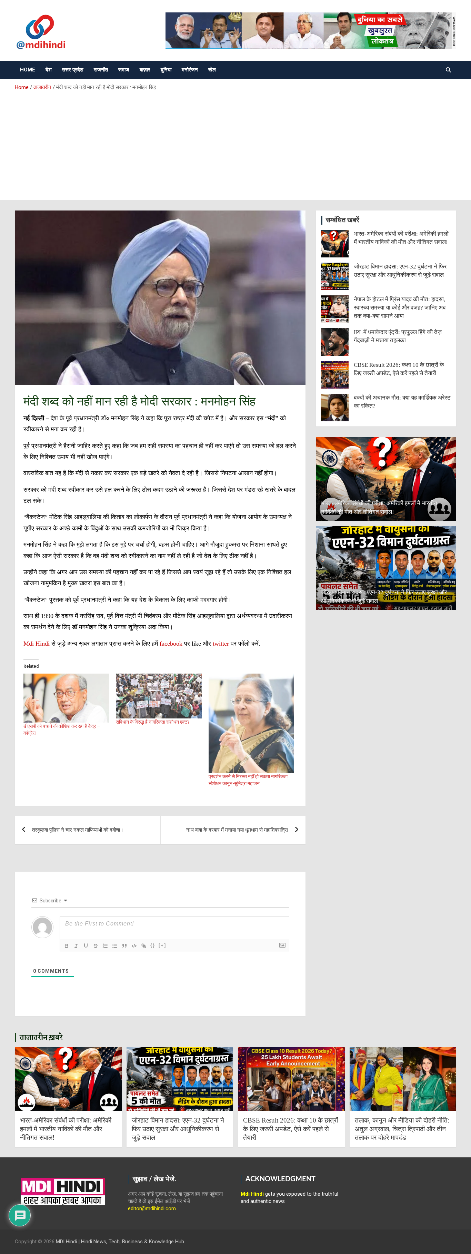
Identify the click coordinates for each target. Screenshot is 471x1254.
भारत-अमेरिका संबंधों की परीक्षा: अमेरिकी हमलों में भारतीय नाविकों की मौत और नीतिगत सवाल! (65, 1129)
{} (152, 945)
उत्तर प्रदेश (72, 70)
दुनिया (166, 70)
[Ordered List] (105, 946)
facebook (171, 643)
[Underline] (86, 946)
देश (49, 70)
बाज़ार (145, 70)
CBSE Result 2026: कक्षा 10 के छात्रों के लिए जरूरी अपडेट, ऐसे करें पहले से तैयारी (290, 1129)
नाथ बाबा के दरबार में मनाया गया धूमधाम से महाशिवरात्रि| (237, 830)
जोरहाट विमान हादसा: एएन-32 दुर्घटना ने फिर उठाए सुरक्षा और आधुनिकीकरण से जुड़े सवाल (178, 1129)
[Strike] (95, 946)
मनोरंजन (190, 70)
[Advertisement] (235, 143)
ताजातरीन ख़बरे (41, 1038)
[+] (162, 945)
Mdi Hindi (36, 643)
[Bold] (66, 946)
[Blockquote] (124, 946)
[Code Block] (134, 946)
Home (27, 70)
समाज (123, 70)
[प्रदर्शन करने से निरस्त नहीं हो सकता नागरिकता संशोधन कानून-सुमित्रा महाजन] (251, 723)
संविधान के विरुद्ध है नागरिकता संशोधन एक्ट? (153, 722)
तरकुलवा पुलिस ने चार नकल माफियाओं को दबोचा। (77, 830)
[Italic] (76, 946)
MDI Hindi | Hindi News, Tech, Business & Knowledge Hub (120, 1241)
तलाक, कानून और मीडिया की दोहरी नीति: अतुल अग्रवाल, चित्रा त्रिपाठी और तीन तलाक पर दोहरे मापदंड (402, 1129)
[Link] (144, 946)
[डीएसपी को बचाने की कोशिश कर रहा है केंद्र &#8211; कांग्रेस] (66, 698)
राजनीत (101, 70)
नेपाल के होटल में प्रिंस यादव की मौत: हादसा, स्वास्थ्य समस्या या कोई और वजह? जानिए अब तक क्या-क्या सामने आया (399, 308)
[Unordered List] (115, 946)
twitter (222, 643)
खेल (212, 70)
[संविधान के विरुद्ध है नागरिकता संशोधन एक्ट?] (158, 696)
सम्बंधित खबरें (342, 220)
